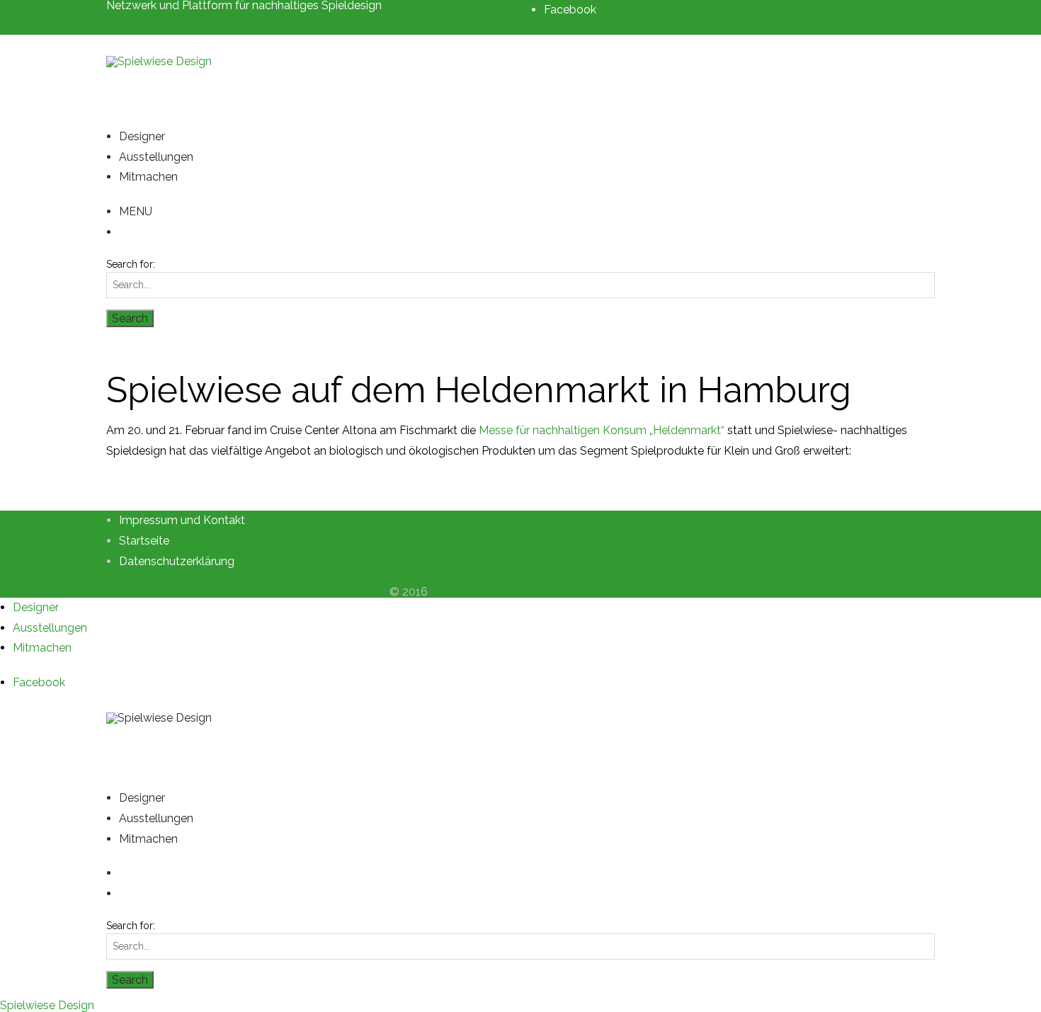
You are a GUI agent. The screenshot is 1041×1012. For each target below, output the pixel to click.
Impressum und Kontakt (182, 520)
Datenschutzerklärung (176, 561)
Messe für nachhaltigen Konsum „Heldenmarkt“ (601, 430)
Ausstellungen (156, 157)
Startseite (144, 540)
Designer (142, 136)
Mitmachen (148, 176)
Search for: (130, 264)
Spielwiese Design (47, 1005)
